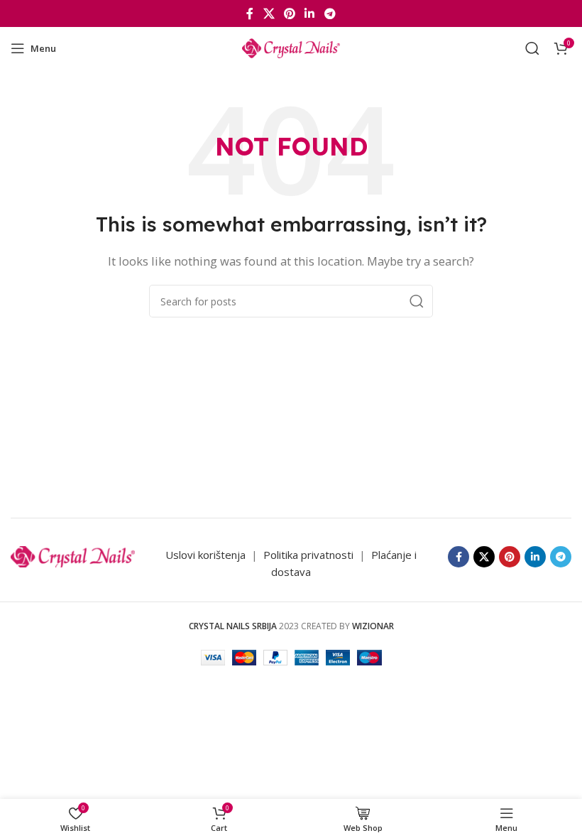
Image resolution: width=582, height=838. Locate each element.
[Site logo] (291, 47)
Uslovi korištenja (205, 555)
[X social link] (268, 13)
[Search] (532, 48)
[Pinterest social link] (289, 13)
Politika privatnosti (309, 555)
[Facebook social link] (250, 13)
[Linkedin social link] (309, 13)
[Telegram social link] (329, 13)
